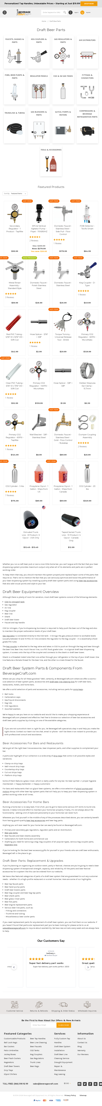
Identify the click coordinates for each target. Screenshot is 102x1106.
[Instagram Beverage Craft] (79, 1084)
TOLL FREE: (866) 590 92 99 (15, 1084)
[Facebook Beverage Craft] (90, 1084)
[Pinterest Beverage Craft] (95, 1084)
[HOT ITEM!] (39, 213)
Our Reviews (83, 1054)
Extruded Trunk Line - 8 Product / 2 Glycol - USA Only (31, 535)
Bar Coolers (9, 1046)
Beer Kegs (34, 1066)
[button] (13, 967)
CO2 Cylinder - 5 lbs (15, 486)
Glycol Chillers (10, 1074)
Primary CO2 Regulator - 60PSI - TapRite (15, 437)
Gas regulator (9, 636)
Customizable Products (14, 1038)
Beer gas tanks (11, 833)
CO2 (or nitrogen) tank (15, 602)
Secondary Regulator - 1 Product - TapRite (14, 229)
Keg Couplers (36, 1054)
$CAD (66, 1083)
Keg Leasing (59, 1074)
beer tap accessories (88, 580)
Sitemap (83, 1095)
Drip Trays (8, 1070)
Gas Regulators (37, 1058)
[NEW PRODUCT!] (39, 270)
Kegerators (9, 1062)
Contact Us (82, 1042)
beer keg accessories (35, 820)
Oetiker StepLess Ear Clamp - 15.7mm (87, 386)
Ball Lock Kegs (10, 1042)
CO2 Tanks (34, 1050)
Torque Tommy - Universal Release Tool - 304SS (63, 337)
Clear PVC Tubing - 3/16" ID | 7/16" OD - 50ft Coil (15, 386)
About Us (81, 1038)
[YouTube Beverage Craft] (101, 1084)
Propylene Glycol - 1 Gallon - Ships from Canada (63, 489)
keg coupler (11, 646)
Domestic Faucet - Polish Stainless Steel (39, 285)
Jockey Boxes (10, 1054)
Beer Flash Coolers (12, 1058)
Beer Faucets (36, 1046)
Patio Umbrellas (11, 1050)
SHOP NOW (89, 4)
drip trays (57, 756)
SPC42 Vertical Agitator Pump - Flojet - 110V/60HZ (38, 229)
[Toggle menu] (5, 12)
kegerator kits (11, 845)
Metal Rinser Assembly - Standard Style (15, 285)
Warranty (81, 1050)
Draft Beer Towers (12, 1066)
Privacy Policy (70, 1095)
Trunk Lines (35, 1062)
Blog (79, 1046)
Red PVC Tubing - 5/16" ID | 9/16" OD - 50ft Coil (15, 337)
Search (64, 12)
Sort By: (7, 193)
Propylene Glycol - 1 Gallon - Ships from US (39, 489)
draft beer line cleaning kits (62, 682)
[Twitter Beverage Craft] (85, 1084)
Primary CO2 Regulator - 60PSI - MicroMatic (87, 337)
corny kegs (78, 689)
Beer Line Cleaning (38, 1042)
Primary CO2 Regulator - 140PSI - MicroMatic (38, 386)
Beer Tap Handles (38, 1038)
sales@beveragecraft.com (14, 928)
